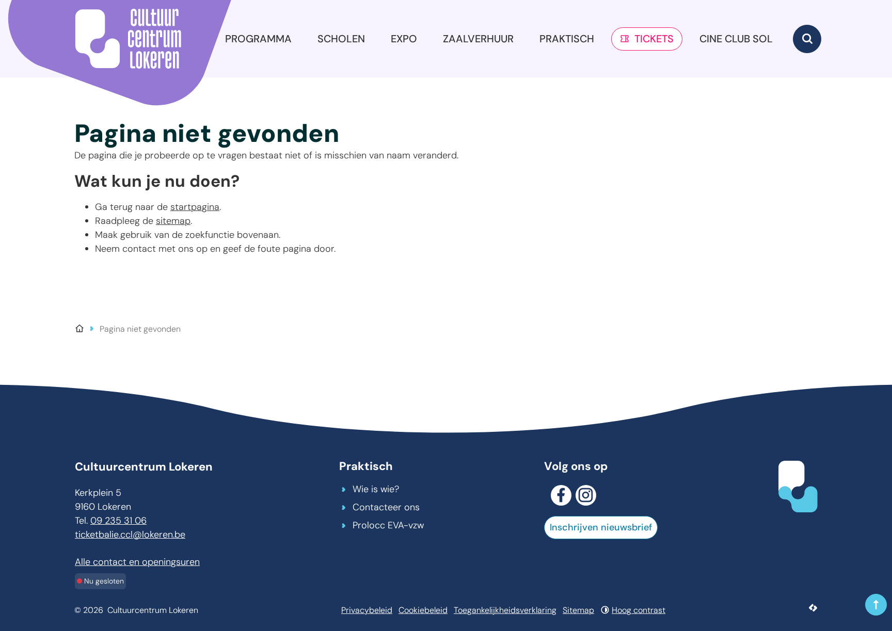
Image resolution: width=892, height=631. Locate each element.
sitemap (173, 221)
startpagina (194, 207)
